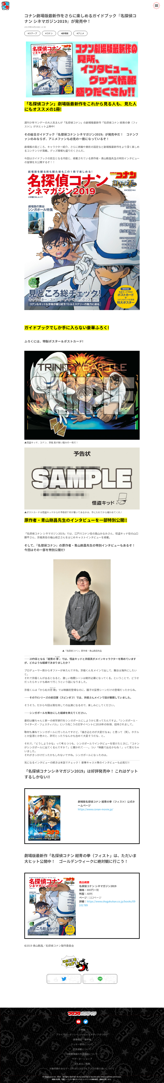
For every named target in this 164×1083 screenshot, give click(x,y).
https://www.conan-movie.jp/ (95, 809)
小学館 (82, 1029)
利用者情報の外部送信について (82, 1054)
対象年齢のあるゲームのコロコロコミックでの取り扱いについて (82, 1068)
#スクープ (32, 33)
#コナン (49, 33)
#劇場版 (64, 33)
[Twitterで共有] (64, 979)
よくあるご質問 (82, 1063)
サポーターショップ (82, 1058)
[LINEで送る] (100, 979)
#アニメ (80, 33)
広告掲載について (82, 1049)
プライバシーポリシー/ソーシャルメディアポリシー (82, 1034)
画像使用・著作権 (82, 1039)
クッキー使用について (82, 1044)
